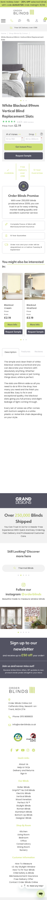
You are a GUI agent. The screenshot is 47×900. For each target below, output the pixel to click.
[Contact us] (19, 20)
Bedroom (23, 838)
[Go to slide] (18, 575)
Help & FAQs (23, 767)
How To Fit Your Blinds (24, 870)
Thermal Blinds (25, 568)
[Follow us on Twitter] (17, 751)
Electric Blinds (23, 793)
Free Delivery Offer (23, 879)
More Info (12, 324)
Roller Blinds (23, 787)
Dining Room (23, 847)
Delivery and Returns (23, 771)
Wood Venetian (23, 800)
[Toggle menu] (3, 20)
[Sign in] (37, 20)
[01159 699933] (11, 20)
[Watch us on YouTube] (23, 751)
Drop (31, 135)
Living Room (23, 835)
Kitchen (23, 832)
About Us (23, 764)
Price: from (7, 126)
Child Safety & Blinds (23, 873)
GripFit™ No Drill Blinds (23, 790)
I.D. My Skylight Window (23, 867)
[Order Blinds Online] (23, 690)
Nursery (24, 850)
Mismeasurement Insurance (23, 876)
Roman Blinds (23, 809)
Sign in (23, 774)
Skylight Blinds (23, 806)
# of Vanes (11, 135)
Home (3, 33)
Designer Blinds (23, 818)
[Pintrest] (34, 751)
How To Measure (23, 864)
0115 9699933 (26, 717)
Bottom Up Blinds (23, 815)
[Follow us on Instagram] (28, 751)
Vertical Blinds (23, 797)
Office (23, 841)
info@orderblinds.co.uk (24, 725)
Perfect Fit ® (23, 803)
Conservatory (23, 844)
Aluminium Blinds (23, 812)
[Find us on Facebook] (12, 751)
